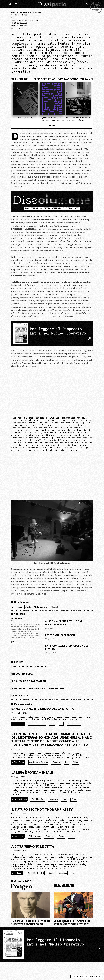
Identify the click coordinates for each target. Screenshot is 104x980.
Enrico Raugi (17, 618)
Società (23, 23)
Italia (20, 28)
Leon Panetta (19, 695)
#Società (54, 607)
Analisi (23, 26)
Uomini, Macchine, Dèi (27, 20)
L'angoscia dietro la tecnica (29, 666)
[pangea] (30, 887)
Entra (52, 126)
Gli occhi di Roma (22, 674)
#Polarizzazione (40, 607)
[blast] (73, 885)
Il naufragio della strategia (28, 681)
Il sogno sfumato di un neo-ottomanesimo (37, 688)
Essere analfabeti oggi (60, 635)
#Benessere (17, 607)
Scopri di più (92, 976)
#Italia (28, 607)
